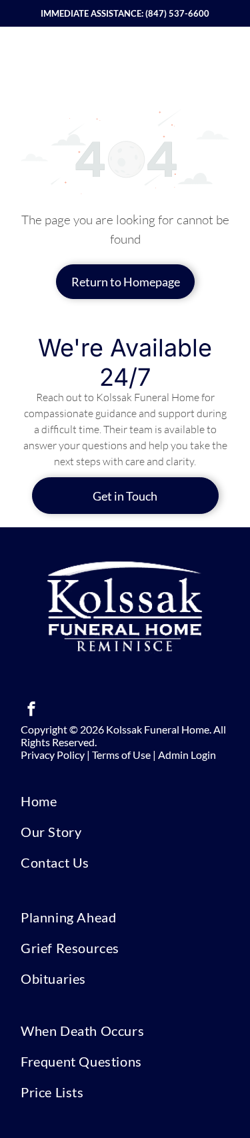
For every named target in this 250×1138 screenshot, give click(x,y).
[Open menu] (224, 57)
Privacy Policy (53, 754)
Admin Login (187, 754)
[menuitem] (125, 801)
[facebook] (31, 710)
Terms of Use (121, 754)
